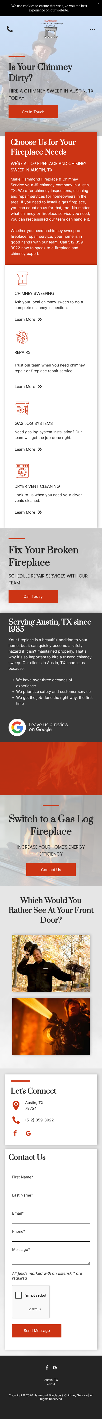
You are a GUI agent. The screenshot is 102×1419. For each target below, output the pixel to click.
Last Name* (22, 1195)
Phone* (18, 1231)
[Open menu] (92, 29)
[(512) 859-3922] (10, 31)
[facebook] (15, 1134)
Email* (18, 1213)
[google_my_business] (28, 1134)
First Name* (22, 1177)
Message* (21, 1249)
